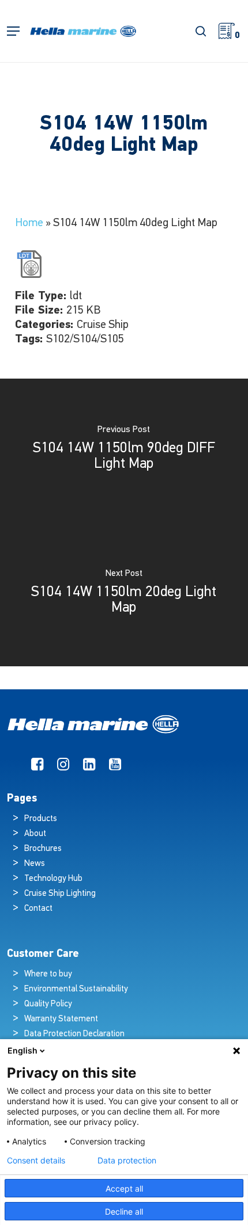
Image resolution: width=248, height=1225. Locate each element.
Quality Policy (48, 1004)
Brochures (43, 849)
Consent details (36, 1160)
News (34, 864)
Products (40, 819)
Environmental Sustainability (76, 989)
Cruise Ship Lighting (60, 894)
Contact (38, 909)
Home (29, 223)
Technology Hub (53, 879)
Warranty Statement (61, 1019)
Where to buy (48, 974)
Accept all (124, 1188)
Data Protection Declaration (74, 1034)
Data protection (126, 1160)
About (35, 834)
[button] (13, 31)
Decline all (124, 1211)
